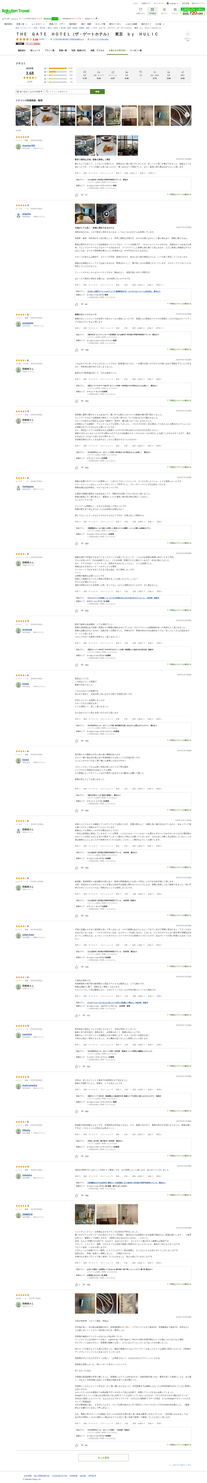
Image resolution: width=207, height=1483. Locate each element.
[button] (23, 115)
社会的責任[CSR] (59, 1476)
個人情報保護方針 (42, 1476)
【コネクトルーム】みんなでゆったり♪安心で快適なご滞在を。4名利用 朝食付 (117, 1003)
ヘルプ (135, 3)
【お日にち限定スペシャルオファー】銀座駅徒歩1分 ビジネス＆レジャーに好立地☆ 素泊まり (124, 291)
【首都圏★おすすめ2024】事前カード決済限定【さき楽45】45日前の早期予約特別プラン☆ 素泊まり (126, 1183)
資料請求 (92, 1476)
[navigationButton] (187, 114)
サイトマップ (159, 3)
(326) (117, 50)
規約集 (83, 1476)
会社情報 (28, 1476)
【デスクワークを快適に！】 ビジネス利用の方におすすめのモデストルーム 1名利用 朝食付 (123, 598)
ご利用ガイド (146, 3)
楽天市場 (185, 3)
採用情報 (74, 1476)
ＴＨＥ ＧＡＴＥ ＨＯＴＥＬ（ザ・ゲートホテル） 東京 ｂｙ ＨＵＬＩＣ (87, 34)
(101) (78, 50)
